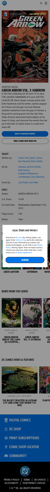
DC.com (19, 237)
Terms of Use (21, 240)
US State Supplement (23, 253)
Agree (25, 259)
